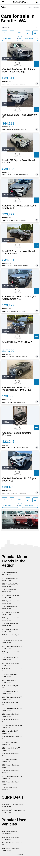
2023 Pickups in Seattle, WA (10, 766)
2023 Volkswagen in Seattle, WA (12, 709)
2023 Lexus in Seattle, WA (10, 624)
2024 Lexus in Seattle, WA (10, 630)
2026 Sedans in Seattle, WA (10, 715)
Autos (3, 7)
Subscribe (36, 7)
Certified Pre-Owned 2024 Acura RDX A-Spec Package (19, 70)
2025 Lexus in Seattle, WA (10, 687)
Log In (30, 7)
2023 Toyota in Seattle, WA (10, 653)
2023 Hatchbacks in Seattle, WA (12, 670)
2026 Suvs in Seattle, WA (10, 607)
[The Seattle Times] (20, 2)
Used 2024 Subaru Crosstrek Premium (17, 434)
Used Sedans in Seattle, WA (10, 838)
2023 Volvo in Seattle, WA (10, 681)
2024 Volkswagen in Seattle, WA (12, 698)
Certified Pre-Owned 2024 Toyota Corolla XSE (19, 207)
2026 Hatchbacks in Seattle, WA (12, 738)
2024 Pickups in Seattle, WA (10, 721)
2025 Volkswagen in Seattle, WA (12, 647)
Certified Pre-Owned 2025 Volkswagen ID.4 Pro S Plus (16, 388)
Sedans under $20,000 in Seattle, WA (13, 811)
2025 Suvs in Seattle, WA (10, 574)
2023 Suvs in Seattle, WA (10, 585)
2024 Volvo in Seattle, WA (10, 704)
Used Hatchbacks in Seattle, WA (12, 844)
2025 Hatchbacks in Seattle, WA (12, 641)
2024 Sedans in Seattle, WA (10, 613)
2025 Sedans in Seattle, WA (10, 636)
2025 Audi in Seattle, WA (9, 590)
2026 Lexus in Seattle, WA (10, 732)
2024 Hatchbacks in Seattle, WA (12, 726)
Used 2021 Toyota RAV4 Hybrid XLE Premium (18, 252)
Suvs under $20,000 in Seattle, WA (12, 805)
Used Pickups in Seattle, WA (10, 849)
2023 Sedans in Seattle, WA (10, 664)
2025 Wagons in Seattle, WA (11, 760)
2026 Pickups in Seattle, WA (10, 771)
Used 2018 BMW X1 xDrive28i (17, 342)
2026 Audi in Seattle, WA (9, 743)
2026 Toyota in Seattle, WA (10, 619)
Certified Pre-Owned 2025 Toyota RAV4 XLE (19, 479)
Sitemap (20, 854)
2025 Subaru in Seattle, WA (10, 658)
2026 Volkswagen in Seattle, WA (12, 777)
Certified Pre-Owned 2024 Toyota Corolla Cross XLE (19, 297)
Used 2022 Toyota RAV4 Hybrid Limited (18, 161)
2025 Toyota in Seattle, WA (10, 602)
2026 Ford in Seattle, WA (9, 788)
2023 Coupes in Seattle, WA (10, 783)
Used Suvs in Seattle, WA (10, 832)
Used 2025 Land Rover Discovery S (19, 116)
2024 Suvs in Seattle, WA (10, 579)
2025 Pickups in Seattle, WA (10, 755)
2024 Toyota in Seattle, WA (10, 596)
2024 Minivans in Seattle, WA (11, 749)
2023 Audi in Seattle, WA (9, 675)
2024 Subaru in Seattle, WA (10, 692)
